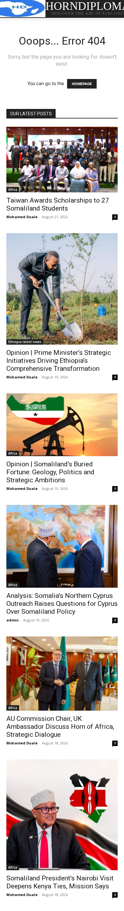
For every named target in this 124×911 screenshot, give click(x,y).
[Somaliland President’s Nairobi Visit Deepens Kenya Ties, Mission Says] (62, 814)
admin (12, 620)
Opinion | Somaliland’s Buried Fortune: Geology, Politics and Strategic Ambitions (50, 472)
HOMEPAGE (82, 84)
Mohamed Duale (22, 216)
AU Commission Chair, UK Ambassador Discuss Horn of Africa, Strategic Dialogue (60, 726)
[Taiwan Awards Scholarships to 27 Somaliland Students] (62, 159)
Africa (12, 189)
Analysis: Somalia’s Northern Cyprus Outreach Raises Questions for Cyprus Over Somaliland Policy (62, 603)
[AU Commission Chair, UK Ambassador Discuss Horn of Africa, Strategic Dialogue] (62, 673)
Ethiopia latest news (24, 342)
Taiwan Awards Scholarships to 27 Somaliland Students (57, 204)
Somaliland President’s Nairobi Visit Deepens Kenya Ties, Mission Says (60, 882)
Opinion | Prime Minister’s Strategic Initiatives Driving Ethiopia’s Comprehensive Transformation (58, 360)
